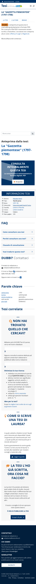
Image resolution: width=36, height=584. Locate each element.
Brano (24, 20)
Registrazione (9, 1)
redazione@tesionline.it (12, 268)
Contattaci (21, 578)
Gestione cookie (30, 578)
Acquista (19, 182)
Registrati (26, 34)
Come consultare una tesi (13, 232)
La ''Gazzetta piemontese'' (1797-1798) (16, 150)
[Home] (13, 5)
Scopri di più (17, 517)
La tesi (5, 20)
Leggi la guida (19, 457)
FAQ (9, 578)
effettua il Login (15, 34)
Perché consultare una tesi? (14, 239)
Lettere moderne (18, 210)
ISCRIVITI (11, 565)
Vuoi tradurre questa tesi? (14, 252)
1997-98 (15, 203)
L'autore (14, 20)
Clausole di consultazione (13, 245)
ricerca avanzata (20, 393)
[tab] (18, 232)
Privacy (14, 578)
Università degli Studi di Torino (22, 205)
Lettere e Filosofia (18, 207)
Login (17, 1)
